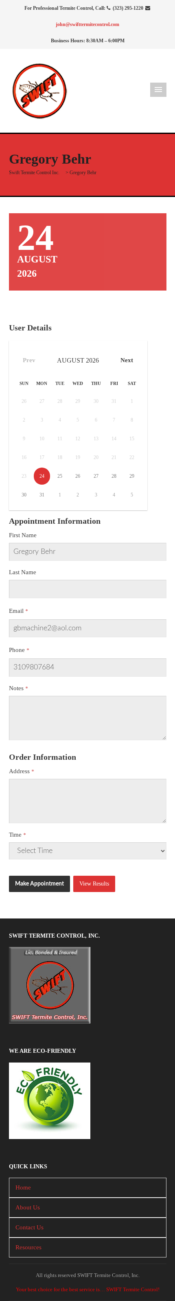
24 (41, 476)
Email (16, 611)
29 (131, 476)
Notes (16, 688)
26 (77, 476)
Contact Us (29, 1227)
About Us (27, 1207)
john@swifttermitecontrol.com (87, 24)
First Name (23, 535)
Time (15, 834)
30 (24, 495)
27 (96, 476)
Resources (28, 1247)
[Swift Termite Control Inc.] (39, 90)
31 (41, 495)
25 (59, 476)
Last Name (22, 572)
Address (19, 771)
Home (23, 1187)
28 (114, 476)
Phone (17, 650)
